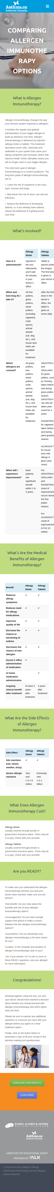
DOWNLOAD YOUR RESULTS (27, 1083)
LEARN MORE (27, 1095)
